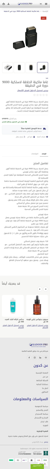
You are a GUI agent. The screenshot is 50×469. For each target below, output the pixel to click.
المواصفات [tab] (34, 153)
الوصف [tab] (44, 153)
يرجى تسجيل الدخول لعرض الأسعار (32, 90)
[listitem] (42, 67)
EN (41, 4)
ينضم (46, 441)
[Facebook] (29, 357)
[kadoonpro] (25, 4)
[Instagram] (35, 357)
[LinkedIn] (40, 357)
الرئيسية (45, 11)
